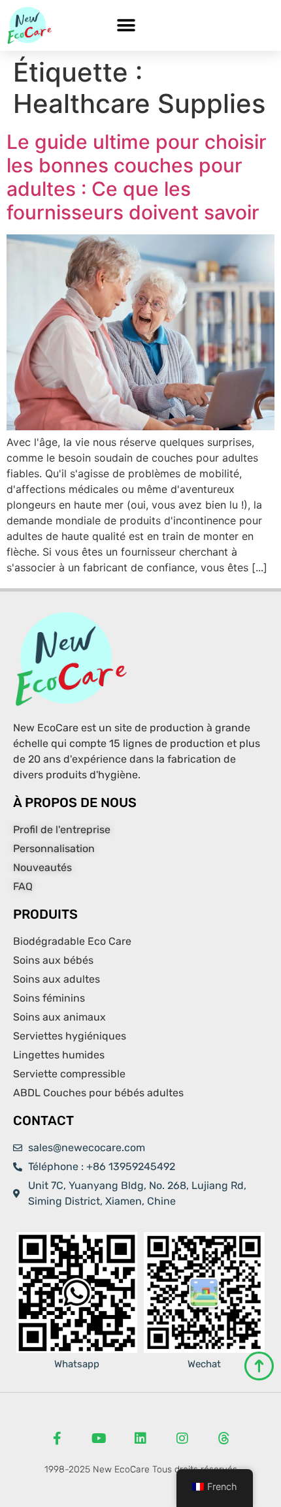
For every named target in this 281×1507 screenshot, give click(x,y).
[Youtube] (99, 1438)
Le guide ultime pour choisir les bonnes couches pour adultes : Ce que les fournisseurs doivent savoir (137, 177)
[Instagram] (182, 1438)
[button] (125, 25)
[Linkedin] (140, 1438)
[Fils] (224, 1438)
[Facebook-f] (57, 1438)
